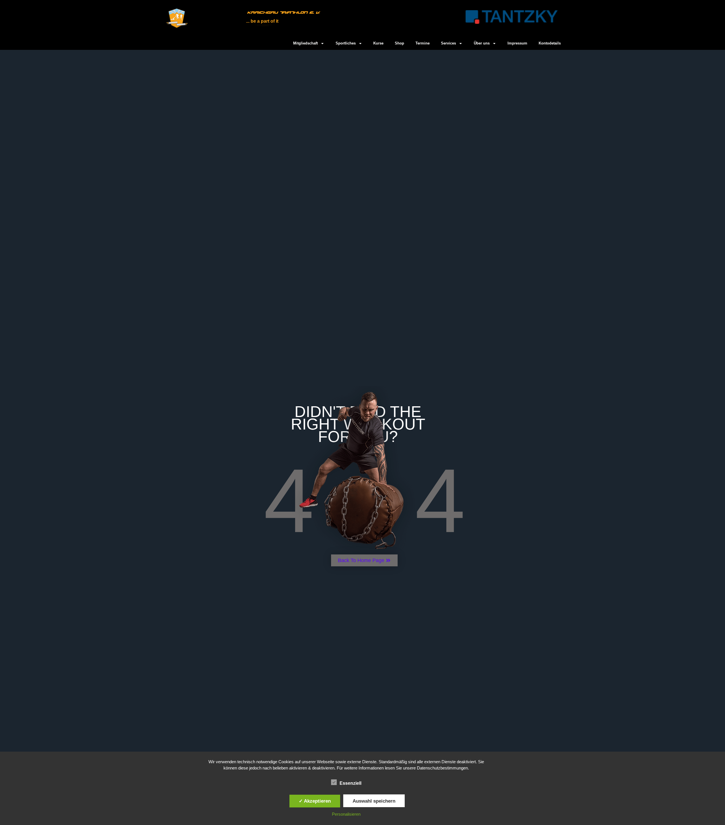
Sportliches (346, 43)
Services (448, 43)
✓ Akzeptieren (315, 800)
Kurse (378, 43)
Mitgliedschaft (305, 43)
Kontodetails (550, 43)
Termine (422, 43)
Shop (399, 43)
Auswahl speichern (374, 800)
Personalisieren (346, 814)
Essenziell (350, 783)
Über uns (482, 43)
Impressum (517, 43)
